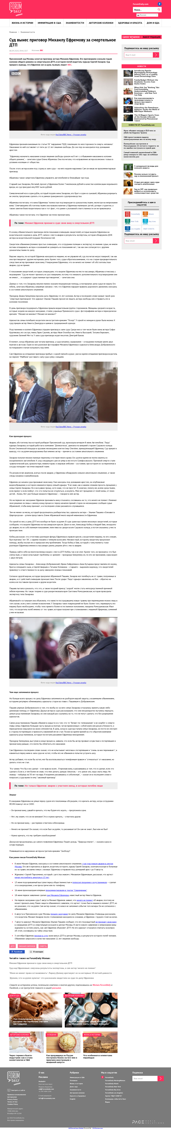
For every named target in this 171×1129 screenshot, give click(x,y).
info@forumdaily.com (47, 1098)
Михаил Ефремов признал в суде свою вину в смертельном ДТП (59, 222)
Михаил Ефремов (27, 946)
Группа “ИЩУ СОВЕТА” (113, 1096)
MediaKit (42, 1081)
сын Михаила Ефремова (58, 895)
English (72, 1099)
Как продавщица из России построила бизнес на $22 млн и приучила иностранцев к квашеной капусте (61, 1059)
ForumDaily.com (140, 4)
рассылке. (56, 988)
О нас (41, 1072)
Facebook (18, 951)
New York (134, 221)
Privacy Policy (12, 1099)
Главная (13, 32)
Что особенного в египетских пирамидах (97, 1056)
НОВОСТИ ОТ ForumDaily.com (142, 125)
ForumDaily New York (113, 1087)
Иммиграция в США (49, 22)
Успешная (51, 1035)
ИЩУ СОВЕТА (148, 229)
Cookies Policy (12, 1104)
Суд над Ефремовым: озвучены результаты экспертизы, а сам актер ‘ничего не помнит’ (52, 968)
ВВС (41, 50)
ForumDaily (135, 214)
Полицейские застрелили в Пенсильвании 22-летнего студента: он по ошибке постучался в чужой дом (141, 145)
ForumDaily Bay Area (113, 1090)
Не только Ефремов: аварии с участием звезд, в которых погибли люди (64, 785)
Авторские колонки (101, 22)
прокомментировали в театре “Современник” (66, 890)
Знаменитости (75, 22)
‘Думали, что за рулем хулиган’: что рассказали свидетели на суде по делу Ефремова (51, 978)
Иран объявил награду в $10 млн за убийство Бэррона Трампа (140, 131)
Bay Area (152, 221)
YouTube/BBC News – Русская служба (71, 135)
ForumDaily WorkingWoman (115, 1080)
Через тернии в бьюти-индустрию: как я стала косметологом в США (20, 1057)
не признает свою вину (106, 921)
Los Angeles (135, 229)
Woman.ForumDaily (101, 985)
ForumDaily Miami (111, 1084)
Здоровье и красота (130, 22)
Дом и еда (153, 22)
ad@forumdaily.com (46, 1089)
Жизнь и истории (22, 22)
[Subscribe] (156, 55)
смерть (43, 946)
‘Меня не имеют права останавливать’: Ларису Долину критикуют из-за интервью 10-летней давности (60, 973)
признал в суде (41, 935)
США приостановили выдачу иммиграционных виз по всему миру (140, 138)
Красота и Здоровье (78, 1096)
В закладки (38, 951)
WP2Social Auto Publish (75, 1128)
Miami (151, 214)
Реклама (43, 1077)
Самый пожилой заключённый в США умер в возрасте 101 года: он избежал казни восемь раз (141, 154)
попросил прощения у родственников (89, 882)
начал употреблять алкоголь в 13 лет (32, 877)
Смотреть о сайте (18, 1090)
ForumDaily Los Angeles (114, 1093)
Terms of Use (12, 1102)
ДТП (12, 946)
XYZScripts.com (97, 1128)
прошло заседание (59, 914)
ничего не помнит (85, 900)
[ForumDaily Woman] (14, 1078)
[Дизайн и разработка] (148, 1122)
